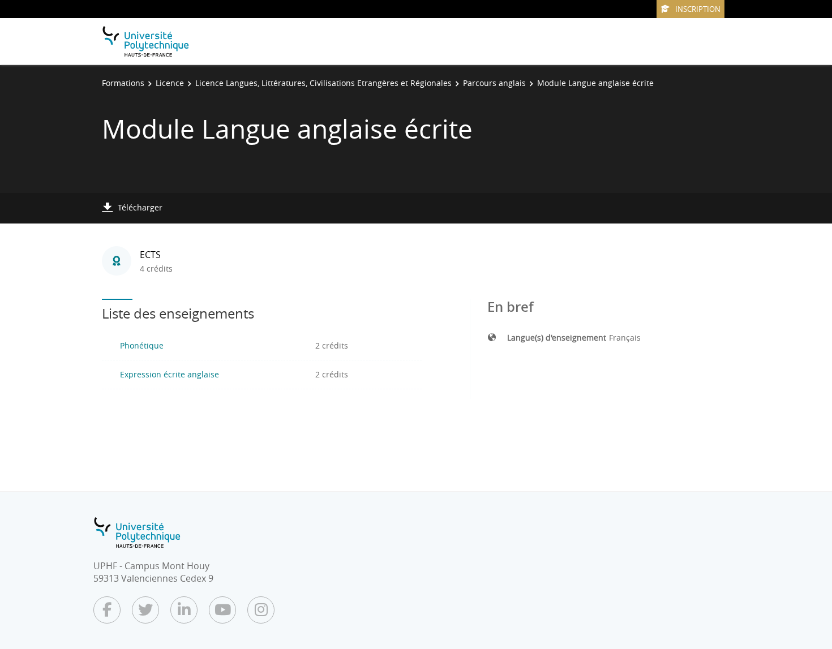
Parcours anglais (494, 83)
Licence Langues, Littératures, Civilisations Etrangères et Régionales (323, 83)
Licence (170, 83)
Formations (123, 83)
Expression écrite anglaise (169, 374)
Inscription (698, 9)
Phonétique (142, 345)
